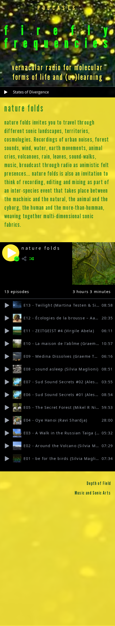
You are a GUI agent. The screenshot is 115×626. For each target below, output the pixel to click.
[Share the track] (24, 258)
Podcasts (57, 8)
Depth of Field (99, 483)
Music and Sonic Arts (93, 493)
